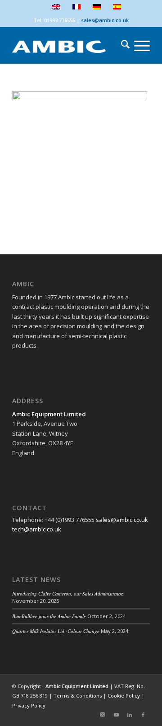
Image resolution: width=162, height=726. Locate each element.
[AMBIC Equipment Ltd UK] (67, 46)
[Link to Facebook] (143, 714)
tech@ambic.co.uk (36, 529)
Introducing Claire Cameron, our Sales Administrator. (68, 593)
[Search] (121, 46)
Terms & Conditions (78, 695)
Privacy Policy (28, 705)
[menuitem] (121, 46)
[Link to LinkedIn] (129, 714)
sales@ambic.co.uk (105, 20)
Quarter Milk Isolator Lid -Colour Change (55, 631)
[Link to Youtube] (116, 714)
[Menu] (137, 46)
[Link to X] (102, 714)
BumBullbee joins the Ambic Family (49, 616)
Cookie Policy (124, 695)
